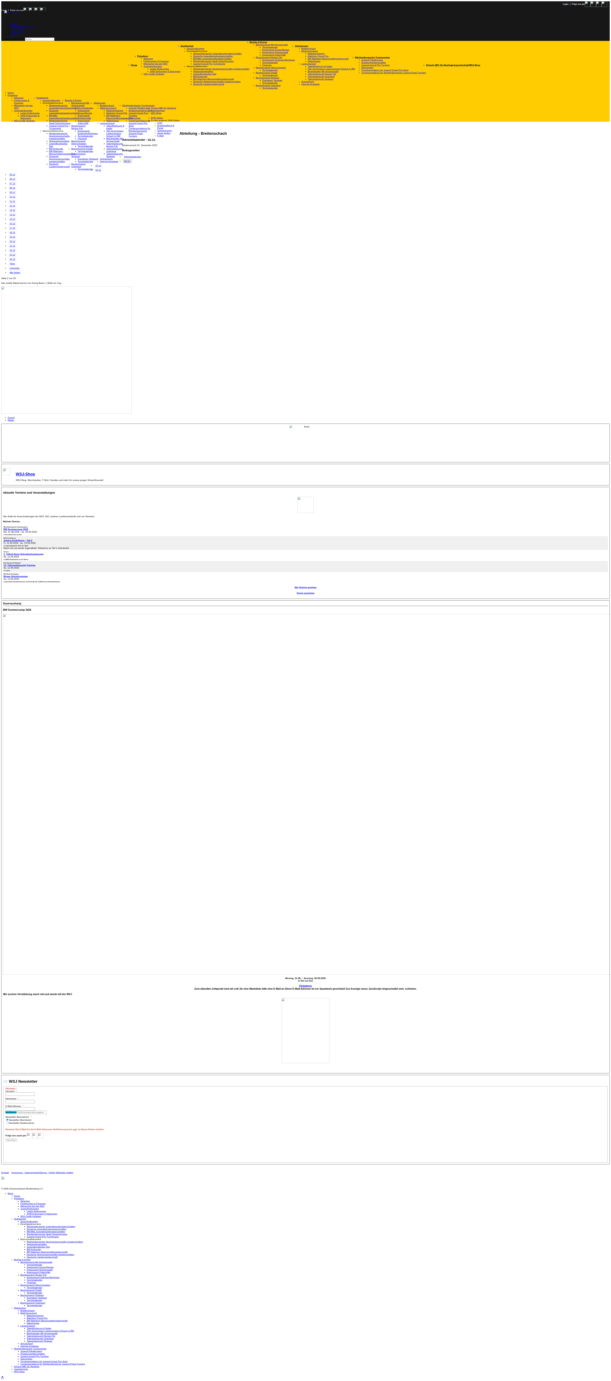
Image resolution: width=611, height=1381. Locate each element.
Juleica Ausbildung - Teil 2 (18, 540)
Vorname (9, 1091)
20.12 (12, 241)
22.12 (12, 250)
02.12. (127, 161)
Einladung (305, 986)
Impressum (18, 1172)
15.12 (12, 219)
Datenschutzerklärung (36, 1172)
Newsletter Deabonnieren (21, 1123)
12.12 (12, 205)
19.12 (12, 237)
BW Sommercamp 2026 (16, 529)
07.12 (12, 183)
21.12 (12, 246)
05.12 (12, 174)
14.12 (12, 214)
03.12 (98, 165)
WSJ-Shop (25, 474)
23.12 (12, 254)
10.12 (12, 197)
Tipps (12, 263)
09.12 (12, 192)
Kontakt (5, 1172)
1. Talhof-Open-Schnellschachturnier (24, 554)
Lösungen (15, 268)
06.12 (12, 179)
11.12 (12, 201)
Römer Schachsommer (16, 576)
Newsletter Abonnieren (20, 1120)
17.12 (12, 228)
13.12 (12, 210)
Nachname (10, 1098)
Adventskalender (132, 156)
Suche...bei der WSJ (14, 39)
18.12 (12, 232)
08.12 (12, 188)
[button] (218, 51)
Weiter (11, 420)
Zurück (11, 417)
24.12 (12, 259)
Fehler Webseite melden (61, 1172)
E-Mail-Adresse (13, 1106)
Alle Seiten (15, 272)
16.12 (12, 223)
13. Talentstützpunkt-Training (19, 565)
